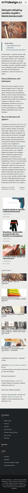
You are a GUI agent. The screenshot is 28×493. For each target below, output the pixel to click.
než (25, 124)
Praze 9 (18, 381)
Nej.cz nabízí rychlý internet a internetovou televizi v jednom (12, 348)
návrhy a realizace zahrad (16, 365)
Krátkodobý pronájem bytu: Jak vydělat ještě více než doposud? (13, 331)
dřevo (21, 174)
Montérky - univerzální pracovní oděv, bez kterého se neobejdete (12, 234)
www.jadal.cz (21, 146)
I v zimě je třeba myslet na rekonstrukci (14, 258)
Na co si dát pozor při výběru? (16, 49)
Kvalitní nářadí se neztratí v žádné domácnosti (14, 211)
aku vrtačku (7, 176)
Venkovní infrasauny (13, 397)
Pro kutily (22, 189)
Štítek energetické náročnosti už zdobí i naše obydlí (13, 298)
